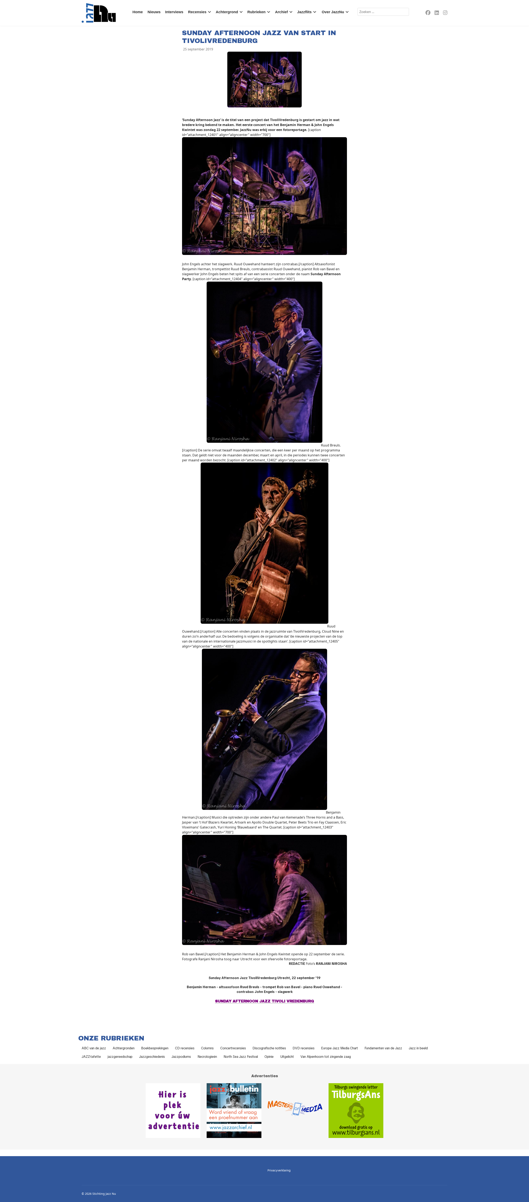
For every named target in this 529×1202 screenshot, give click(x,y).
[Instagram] (445, 13)
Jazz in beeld (418, 1048)
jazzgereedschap (119, 1056)
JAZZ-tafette (91, 1056)
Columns (207, 1048)
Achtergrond (227, 12)
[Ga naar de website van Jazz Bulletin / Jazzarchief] (234, 1110)
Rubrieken (256, 12)
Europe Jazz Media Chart (339, 1048)
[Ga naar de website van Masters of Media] (295, 1110)
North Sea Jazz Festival (241, 1056)
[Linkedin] (437, 13)
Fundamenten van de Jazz (383, 1048)
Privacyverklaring (279, 1170)
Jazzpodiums (181, 1056)
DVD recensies (304, 1048)
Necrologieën (207, 1056)
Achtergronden (124, 1048)
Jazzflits (304, 12)
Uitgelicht (287, 1056)
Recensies (197, 12)
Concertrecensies (233, 1048)
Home (137, 12)
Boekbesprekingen (154, 1048)
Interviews (174, 12)
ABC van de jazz (94, 1048)
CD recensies (184, 1048)
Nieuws (154, 12)
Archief (281, 12)
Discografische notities (269, 1048)
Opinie (269, 1056)
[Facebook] (427, 13)
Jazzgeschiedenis (152, 1056)
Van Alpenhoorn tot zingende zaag (325, 1056)
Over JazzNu (333, 12)
